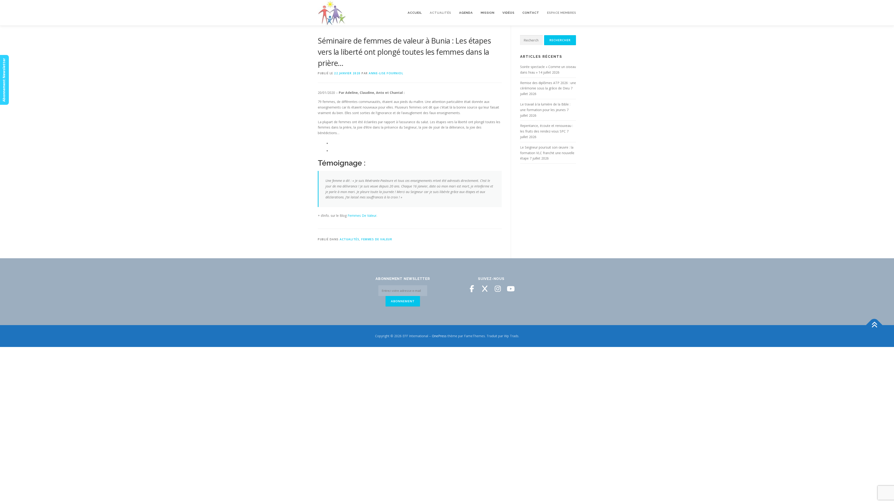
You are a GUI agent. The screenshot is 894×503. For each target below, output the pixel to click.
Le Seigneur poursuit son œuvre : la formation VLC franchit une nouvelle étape (547, 153)
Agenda (466, 12)
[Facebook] (471, 288)
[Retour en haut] (874, 325)
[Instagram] (497, 288)
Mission (487, 12)
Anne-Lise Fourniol (386, 73)
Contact (530, 12)
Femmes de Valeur (376, 239)
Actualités (349, 239)
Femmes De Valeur (362, 215)
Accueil (415, 12)
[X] (484, 288)
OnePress (439, 336)
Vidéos (508, 12)
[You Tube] (510, 288)
